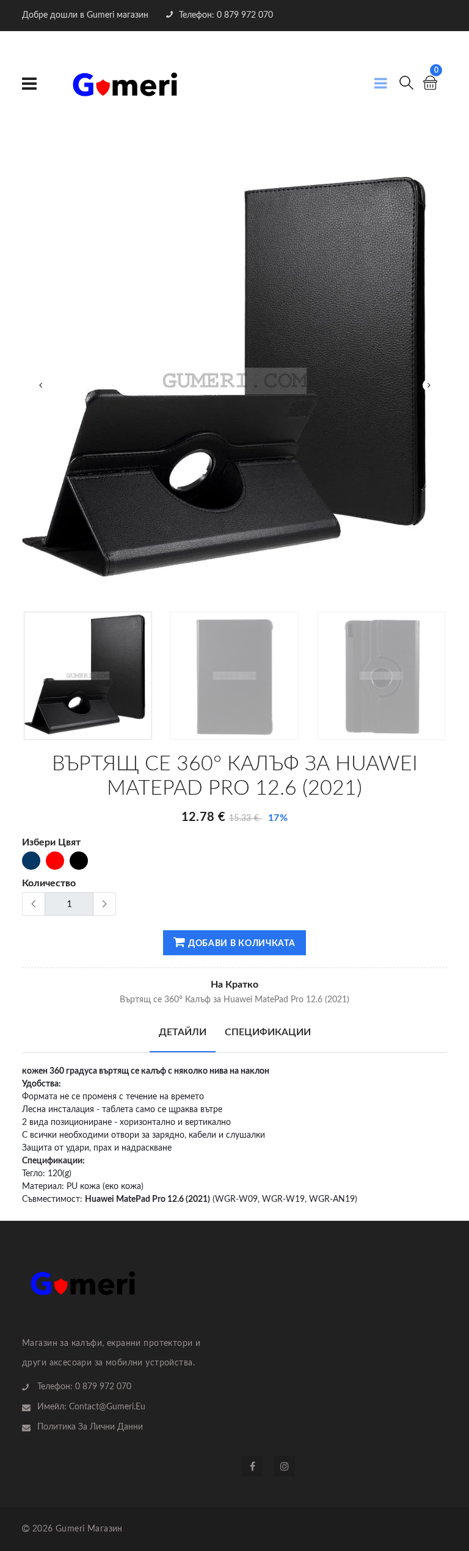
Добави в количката (240, 943)
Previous (40, 385)
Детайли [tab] (182, 1032)
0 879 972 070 (103, 1387)
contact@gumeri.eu (107, 1407)
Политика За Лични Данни (90, 1427)
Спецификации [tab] (268, 1032)
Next (429, 385)
